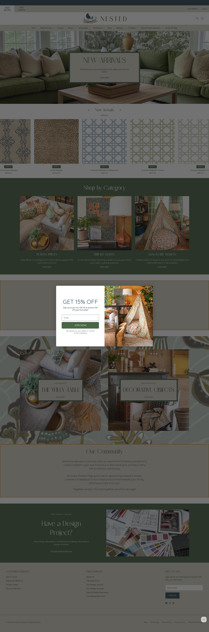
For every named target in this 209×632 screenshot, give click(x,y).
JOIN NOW (80, 325)
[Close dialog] (150, 289)
